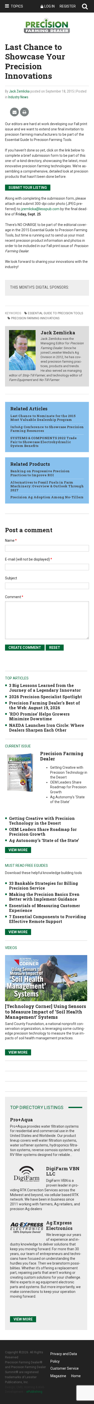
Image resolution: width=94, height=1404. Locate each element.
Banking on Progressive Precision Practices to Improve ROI (40, 473)
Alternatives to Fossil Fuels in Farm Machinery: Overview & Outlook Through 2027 (47, 486)
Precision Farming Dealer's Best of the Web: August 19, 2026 (44, 705)
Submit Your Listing (28, 188)
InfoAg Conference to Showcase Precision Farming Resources (47, 429)
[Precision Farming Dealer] (20, 772)
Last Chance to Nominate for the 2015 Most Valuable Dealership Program (42, 418)
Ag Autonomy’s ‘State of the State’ (44, 840)
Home (76, 1376)
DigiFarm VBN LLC (62, 1171)
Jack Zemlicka (19, 91)
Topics (17, 6)
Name (11, 540)
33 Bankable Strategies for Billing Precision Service (43, 886)
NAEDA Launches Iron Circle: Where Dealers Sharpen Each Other (46, 728)
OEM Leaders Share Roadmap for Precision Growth (43, 832)
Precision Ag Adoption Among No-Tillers (46, 497)
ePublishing (34, 1391)
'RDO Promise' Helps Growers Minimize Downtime (39, 716)
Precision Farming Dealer (61, 756)
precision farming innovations (35, 318)
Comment (14, 597)
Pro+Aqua (21, 1120)
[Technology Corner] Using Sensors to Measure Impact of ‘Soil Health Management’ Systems (45, 1011)
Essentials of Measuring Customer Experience (44, 908)
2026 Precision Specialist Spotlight (45, 696)
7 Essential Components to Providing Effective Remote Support (47, 919)
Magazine (58, 1376)
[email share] (14, 112)
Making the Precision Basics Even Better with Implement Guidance (44, 897)
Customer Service (64, 1368)
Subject (11, 578)
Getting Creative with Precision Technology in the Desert (42, 821)
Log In (49, 6)
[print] (24, 112)
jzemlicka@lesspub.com (40, 209)
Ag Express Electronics (59, 1225)
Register (68, 6)
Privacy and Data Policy (63, 1355)
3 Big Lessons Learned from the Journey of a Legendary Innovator (45, 688)
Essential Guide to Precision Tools (55, 313)
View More (18, 850)
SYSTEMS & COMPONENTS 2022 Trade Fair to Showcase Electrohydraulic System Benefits (43, 442)
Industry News (18, 97)
